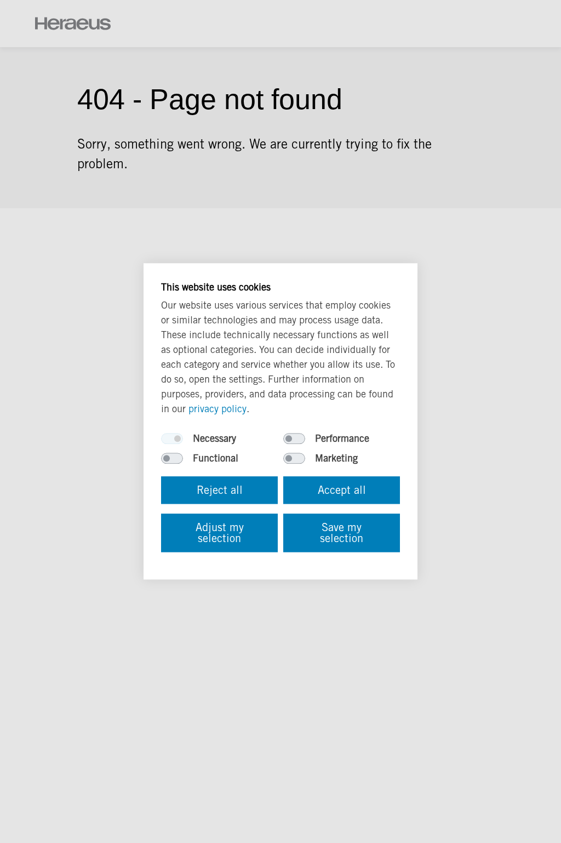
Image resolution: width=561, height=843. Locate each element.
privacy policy (217, 409)
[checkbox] (172, 439)
